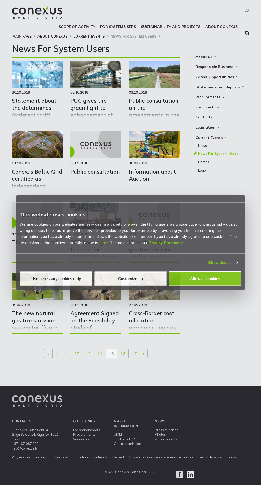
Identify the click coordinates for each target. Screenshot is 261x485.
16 (122, 353)
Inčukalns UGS (125, 439)
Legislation (205, 127)
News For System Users (133, 36)
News (202, 145)
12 (77, 353)
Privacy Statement (166, 242)
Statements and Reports (217, 87)
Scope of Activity (77, 26)
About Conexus (221, 26)
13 (88, 353)
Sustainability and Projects (170, 26)
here (103, 242)
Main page (22, 36)
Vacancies (81, 439)
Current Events (89, 36)
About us (203, 56)
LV (247, 10)
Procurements (207, 97)
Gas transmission (127, 444)
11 (65, 353)
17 (134, 353)
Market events (166, 439)
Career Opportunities (214, 77)
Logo (202, 170)
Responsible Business (214, 66)
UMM (118, 434)
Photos (203, 162)
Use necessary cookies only (56, 278)
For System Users (118, 26)
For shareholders (86, 430)
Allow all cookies (205, 278)
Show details (219, 262)
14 (99, 353)
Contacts (203, 117)
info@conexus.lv (25, 448)
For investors (207, 107)
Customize (127, 278)
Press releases (166, 430)
